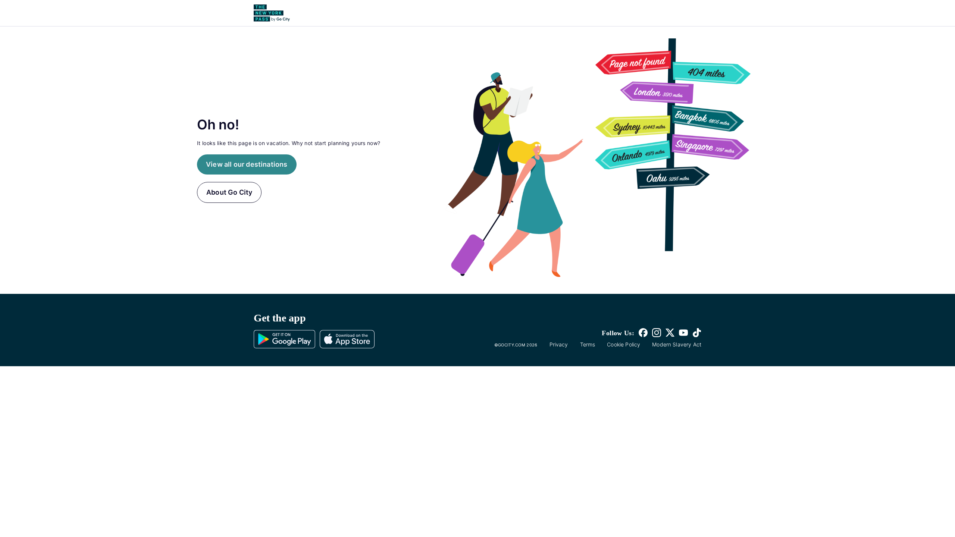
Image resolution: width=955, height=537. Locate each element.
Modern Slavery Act (676, 344)
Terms (587, 344)
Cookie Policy (623, 344)
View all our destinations (247, 164)
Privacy (558, 344)
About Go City (229, 192)
